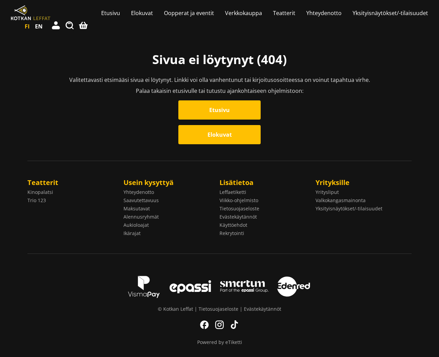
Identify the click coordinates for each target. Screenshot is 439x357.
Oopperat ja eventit (189, 13)
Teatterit (284, 13)
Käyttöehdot (233, 225)
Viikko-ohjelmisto (239, 200)
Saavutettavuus (141, 200)
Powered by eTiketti (219, 342)
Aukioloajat (136, 225)
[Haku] (69, 26)
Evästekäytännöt (238, 216)
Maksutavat (136, 208)
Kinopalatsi (40, 192)
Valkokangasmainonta (341, 200)
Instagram (219, 324)
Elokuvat (142, 13)
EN (39, 26)
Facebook (204, 324)
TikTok (234, 324)
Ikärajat (132, 233)
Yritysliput (327, 192)
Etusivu (110, 13)
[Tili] (56, 26)
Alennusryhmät (141, 216)
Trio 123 (36, 200)
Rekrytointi (232, 233)
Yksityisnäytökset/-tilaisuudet (390, 13)
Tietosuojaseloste (239, 208)
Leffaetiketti (233, 192)
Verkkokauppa (243, 13)
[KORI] (83, 26)
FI (27, 26)
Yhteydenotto (324, 13)
